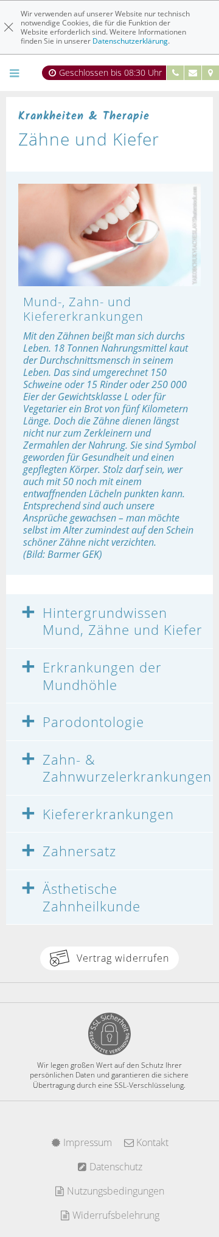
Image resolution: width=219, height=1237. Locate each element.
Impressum (86, 1142)
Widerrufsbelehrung (114, 1215)
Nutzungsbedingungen (114, 1191)
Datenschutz (114, 1166)
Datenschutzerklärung (130, 41)
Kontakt (151, 1142)
